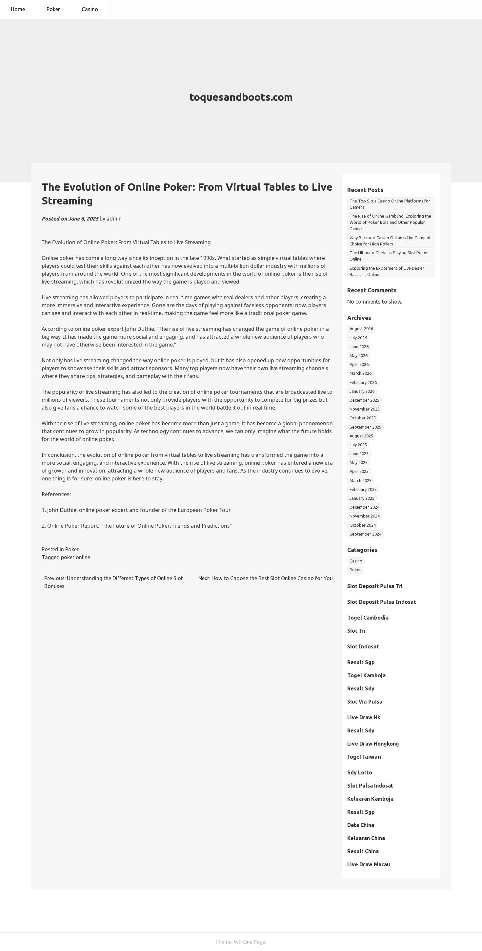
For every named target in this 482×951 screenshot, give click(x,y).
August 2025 (361, 435)
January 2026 (362, 391)
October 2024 (363, 525)
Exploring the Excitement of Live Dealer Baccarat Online (387, 271)
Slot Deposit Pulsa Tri (374, 586)
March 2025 (361, 480)
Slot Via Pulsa (365, 701)
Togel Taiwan (364, 756)
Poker (53, 9)
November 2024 (365, 516)
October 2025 (363, 417)
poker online (75, 557)
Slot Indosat (363, 646)
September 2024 (365, 534)
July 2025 (358, 444)
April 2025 (359, 471)
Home (18, 9)
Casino (90, 9)
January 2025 (362, 498)
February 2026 (363, 382)
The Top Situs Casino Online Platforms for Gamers (390, 204)
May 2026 (359, 355)
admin (114, 219)
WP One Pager (250, 942)
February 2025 (363, 489)
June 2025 (359, 453)
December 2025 (364, 400)
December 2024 (364, 507)
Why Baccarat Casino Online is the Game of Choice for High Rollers (390, 240)
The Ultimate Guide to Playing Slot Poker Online (389, 255)
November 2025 (365, 409)
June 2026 (359, 346)
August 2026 (361, 328)
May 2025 (359, 462)
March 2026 (361, 373)
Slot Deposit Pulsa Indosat (381, 601)
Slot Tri (356, 630)
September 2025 (365, 427)
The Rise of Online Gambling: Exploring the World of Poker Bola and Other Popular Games (390, 222)
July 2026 (358, 337)
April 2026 (359, 364)
